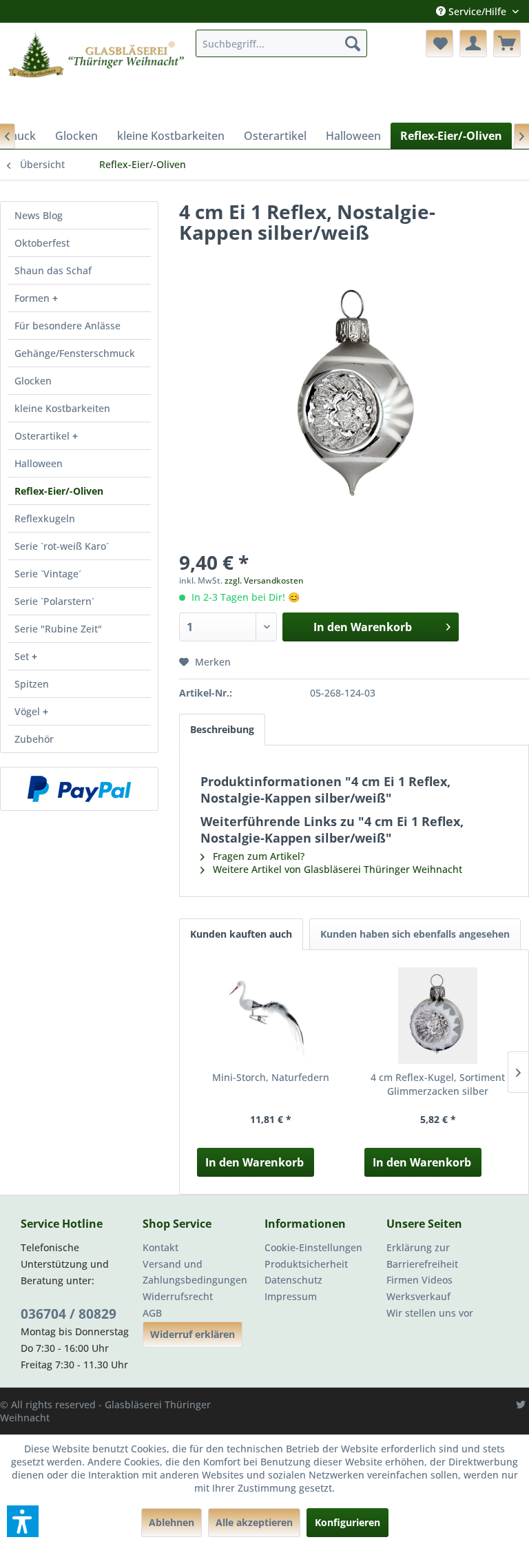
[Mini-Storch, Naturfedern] (270, 1015)
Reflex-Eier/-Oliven (58, 490)
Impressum (290, 1296)
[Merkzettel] (439, 43)
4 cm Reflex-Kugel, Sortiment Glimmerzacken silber (438, 1084)
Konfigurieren (347, 1522)
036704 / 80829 (68, 1314)
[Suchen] (352, 43)
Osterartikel (43, 435)
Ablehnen (171, 1522)
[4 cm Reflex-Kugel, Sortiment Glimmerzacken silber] (437, 1015)
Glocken (33, 380)
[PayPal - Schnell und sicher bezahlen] (79, 789)
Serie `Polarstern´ (54, 601)
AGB (152, 1312)
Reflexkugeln (44, 518)
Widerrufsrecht (178, 1296)
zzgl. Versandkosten (264, 580)
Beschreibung (222, 729)
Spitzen (31, 683)
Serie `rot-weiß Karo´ (61, 546)
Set (23, 656)
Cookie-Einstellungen (313, 1247)
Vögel (28, 711)
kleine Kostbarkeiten (62, 408)
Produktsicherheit (306, 1263)
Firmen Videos (419, 1279)
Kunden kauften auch (241, 933)
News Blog (38, 215)
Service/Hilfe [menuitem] (477, 11)
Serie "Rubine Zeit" (58, 628)
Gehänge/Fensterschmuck (74, 353)
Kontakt (160, 1247)
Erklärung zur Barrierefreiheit (422, 1255)
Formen (33, 298)
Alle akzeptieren (254, 1522)
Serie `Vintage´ (47, 573)
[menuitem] (282, 43)
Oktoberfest (42, 242)
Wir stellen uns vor (429, 1312)
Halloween (38, 463)
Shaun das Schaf (53, 270)
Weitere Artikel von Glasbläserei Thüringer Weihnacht (336, 869)
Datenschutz (293, 1279)
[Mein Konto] (473, 43)
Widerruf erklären (192, 1334)
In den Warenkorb (254, 1162)
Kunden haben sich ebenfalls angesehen (415, 933)
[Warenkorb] (507, 43)
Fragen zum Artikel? (257, 856)
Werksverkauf (418, 1296)
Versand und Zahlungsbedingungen (195, 1272)
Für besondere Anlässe (67, 325)
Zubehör (34, 738)
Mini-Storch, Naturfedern (270, 1077)
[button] (23, 1521)
